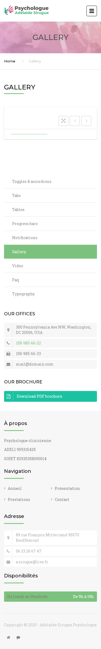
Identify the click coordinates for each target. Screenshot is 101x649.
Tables (18, 209)
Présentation (67, 488)
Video (17, 265)
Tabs (16, 195)
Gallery (19, 251)
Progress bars (25, 223)
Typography (23, 293)
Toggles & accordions (31, 181)
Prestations (19, 499)
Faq (15, 279)
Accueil (15, 488)
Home (9, 61)
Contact (62, 499)
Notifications (24, 237)
